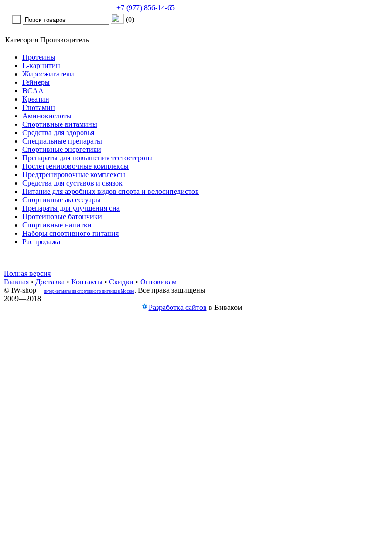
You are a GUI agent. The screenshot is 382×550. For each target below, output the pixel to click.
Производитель (64, 40)
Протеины (38, 57)
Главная (16, 282)
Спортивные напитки (57, 225)
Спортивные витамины (59, 124)
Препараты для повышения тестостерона (87, 158)
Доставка (50, 282)
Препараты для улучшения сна (71, 208)
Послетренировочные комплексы (75, 166)
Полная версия (27, 273)
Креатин (35, 99)
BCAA (33, 91)
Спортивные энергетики (61, 149)
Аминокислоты (47, 116)
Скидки (121, 282)
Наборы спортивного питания (70, 233)
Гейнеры (36, 82)
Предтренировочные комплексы (73, 175)
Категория (21, 40)
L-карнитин (41, 65)
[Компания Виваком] (144, 308)
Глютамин (38, 107)
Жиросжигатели (48, 74)
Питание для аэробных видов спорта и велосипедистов (110, 191)
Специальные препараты (62, 141)
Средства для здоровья (58, 133)
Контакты (86, 282)
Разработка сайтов (178, 307)
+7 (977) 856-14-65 (145, 8)
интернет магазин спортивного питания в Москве (89, 291)
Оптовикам (158, 282)
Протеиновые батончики (62, 216)
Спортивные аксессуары (61, 200)
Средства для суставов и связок (72, 183)
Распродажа (41, 242)
